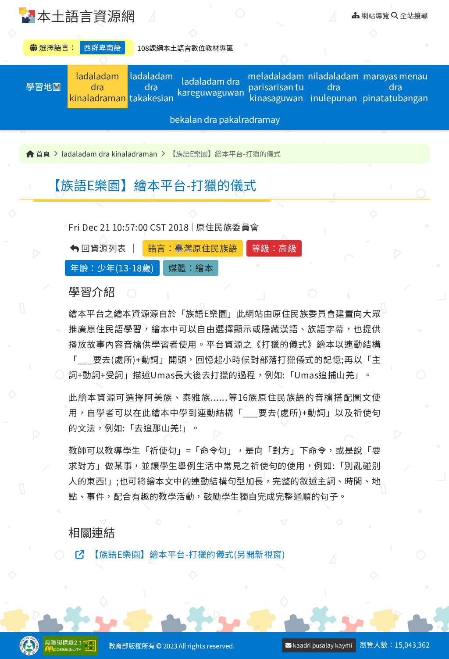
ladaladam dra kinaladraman (97, 86)
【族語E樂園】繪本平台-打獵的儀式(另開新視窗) (187, 554)
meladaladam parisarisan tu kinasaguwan (276, 86)
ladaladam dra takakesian (151, 86)
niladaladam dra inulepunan (333, 86)
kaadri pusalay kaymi (322, 645)
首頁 (42, 153)
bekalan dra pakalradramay (225, 119)
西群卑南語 (102, 47)
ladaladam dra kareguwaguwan (210, 86)
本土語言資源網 (86, 15)
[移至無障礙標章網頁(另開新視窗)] (72, 645)
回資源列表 (102, 248)
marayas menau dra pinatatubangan (395, 86)
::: (348, 13)
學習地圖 (43, 86)
